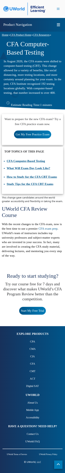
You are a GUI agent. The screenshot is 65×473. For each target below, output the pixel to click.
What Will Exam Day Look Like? (28, 168)
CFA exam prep (48, 228)
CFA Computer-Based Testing (26, 161)
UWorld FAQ (32, 441)
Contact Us (32, 434)
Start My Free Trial (32, 310)
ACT (32, 378)
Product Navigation (17, 24)
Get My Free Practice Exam (33, 134)
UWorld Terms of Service (17, 454)
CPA (32, 341)
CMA (33, 348)
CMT (33, 371)
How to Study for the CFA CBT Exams (32, 176)
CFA (32, 363)
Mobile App (32, 410)
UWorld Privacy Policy (48, 454)
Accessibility (32, 417)
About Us (32, 402)
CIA (32, 356)
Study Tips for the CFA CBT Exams (30, 184)
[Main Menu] (58, 8)
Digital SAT (32, 386)
